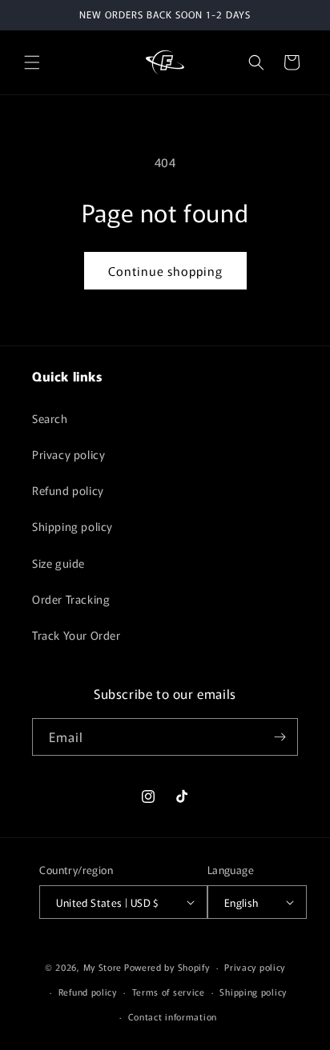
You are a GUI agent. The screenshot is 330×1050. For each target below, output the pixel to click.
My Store (103, 966)
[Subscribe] (279, 737)
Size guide (58, 563)
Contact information (172, 1016)
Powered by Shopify (167, 966)
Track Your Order (76, 635)
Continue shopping (165, 270)
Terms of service (168, 991)
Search (50, 418)
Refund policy (68, 490)
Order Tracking (71, 599)
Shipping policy (72, 526)
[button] (32, 62)
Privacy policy (68, 454)
